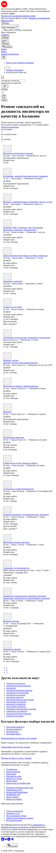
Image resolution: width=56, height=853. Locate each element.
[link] (5, 43)
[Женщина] (7, 171)
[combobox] (13, 80)
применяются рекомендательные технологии (23, 826)
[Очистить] (4, 86)
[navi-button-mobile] (3, 57)
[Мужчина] (7, 148)
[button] (4, 49)
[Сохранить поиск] (3, 97)
